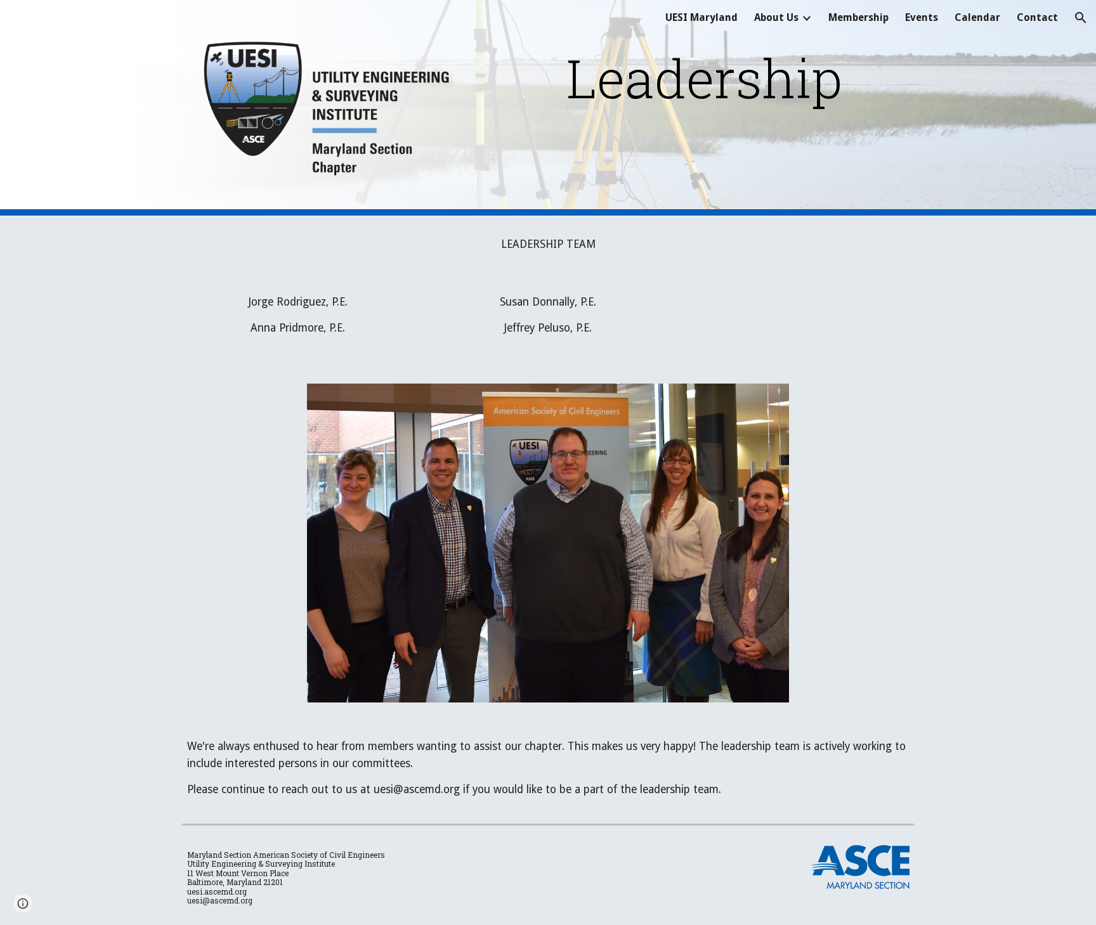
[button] (1081, 18)
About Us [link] (776, 17)
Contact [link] (1037, 17)
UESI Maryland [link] (701, 17)
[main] (704, 77)
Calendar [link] (977, 17)
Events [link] (921, 17)
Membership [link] (858, 17)
